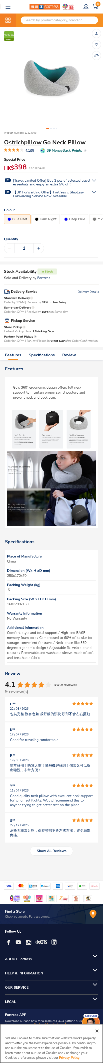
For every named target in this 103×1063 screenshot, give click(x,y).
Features (13, 355)
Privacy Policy (69, 1057)
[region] (51, 1043)
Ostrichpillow (23, 142)
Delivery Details (88, 292)
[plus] (39, 248)
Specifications (42, 355)
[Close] (97, 1030)
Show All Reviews (51, 851)
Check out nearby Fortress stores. (27, 917)
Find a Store (15, 911)
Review (69, 355)
